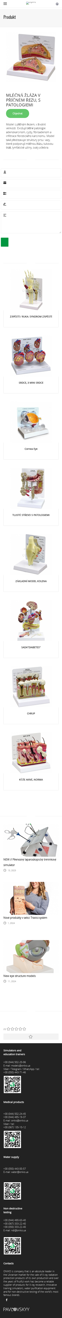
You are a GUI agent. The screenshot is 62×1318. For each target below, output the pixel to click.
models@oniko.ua (20, 1065)
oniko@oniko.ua (19, 1120)
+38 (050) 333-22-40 (14, 1227)
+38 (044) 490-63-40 (14, 1220)
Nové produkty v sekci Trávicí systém (25, 918)
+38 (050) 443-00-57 (14, 1168)
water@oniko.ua (19, 1172)
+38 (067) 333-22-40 (14, 1223)
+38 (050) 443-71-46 (14, 1072)
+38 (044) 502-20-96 (14, 1062)
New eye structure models (19, 976)
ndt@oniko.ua (18, 1230)
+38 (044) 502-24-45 (14, 1113)
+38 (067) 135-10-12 (14, 1127)
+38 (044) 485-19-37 (14, 1117)
